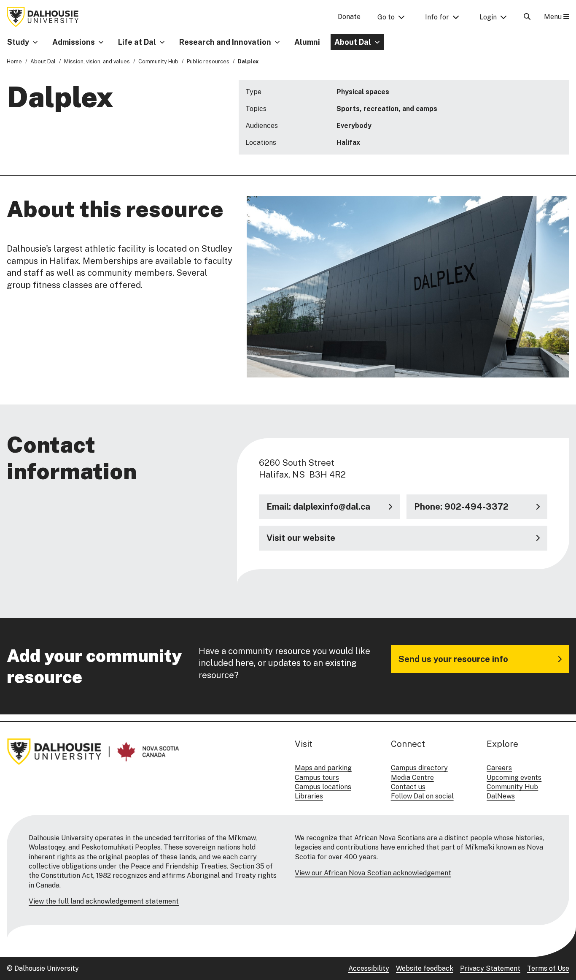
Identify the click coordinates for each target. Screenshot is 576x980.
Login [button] (488, 17)
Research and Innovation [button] (225, 42)
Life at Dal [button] (137, 42)
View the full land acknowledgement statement (104, 901)
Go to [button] (386, 17)
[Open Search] (527, 16)
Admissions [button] (73, 42)
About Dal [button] (352, 42)
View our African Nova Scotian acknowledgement (373, 873)
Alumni (307, 42)
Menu (553, 16)
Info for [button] (437, 17)
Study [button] (18, 42)
